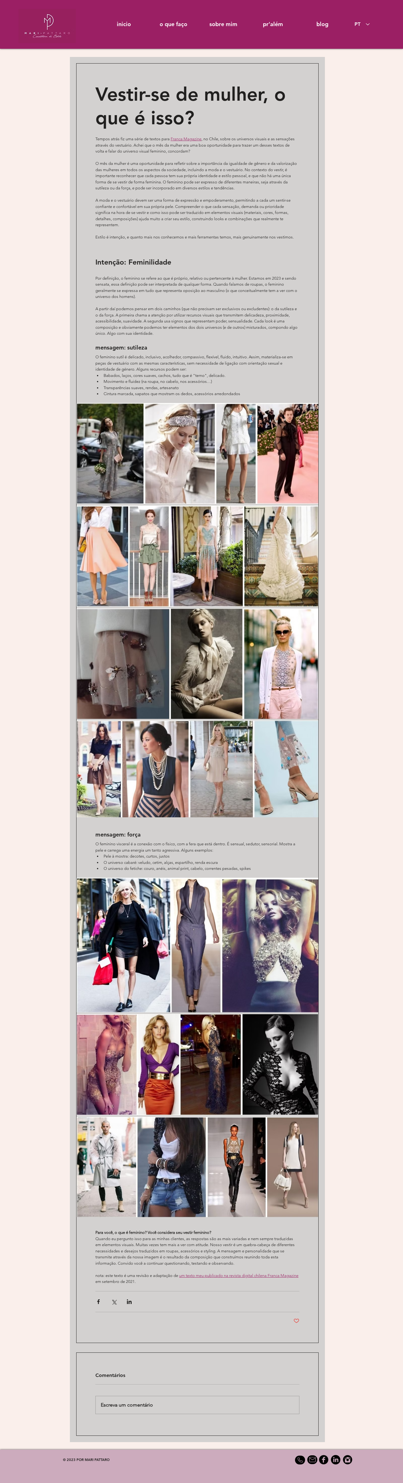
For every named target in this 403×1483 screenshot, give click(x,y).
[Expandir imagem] (197, 945)
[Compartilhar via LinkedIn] (129, 1302)
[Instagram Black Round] (347, 1459)
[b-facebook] (323, 1459)
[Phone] (300, 1460)
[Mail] (312, 1459)
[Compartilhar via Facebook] (98, 1302)
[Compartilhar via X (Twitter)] (114, 1302)
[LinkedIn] (335, 1459)
